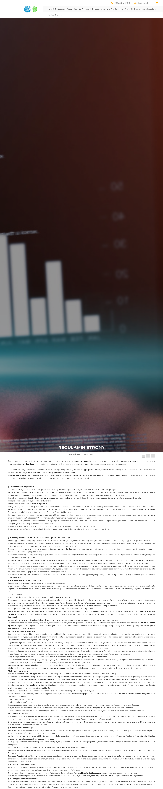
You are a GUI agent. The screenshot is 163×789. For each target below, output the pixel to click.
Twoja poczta (60, 9)
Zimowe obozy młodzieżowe (145, 9)
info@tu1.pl (142, 3)
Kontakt (51, 9)
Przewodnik (86, 9)
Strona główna (74, 454)
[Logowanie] (157, 3)
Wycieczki (129, 9)
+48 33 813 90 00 (122, 3)
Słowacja (77, 9)
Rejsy (121, 9)
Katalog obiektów (55, 15)
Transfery (114, 9)
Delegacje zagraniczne (101, 9)
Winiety (70, 9)
